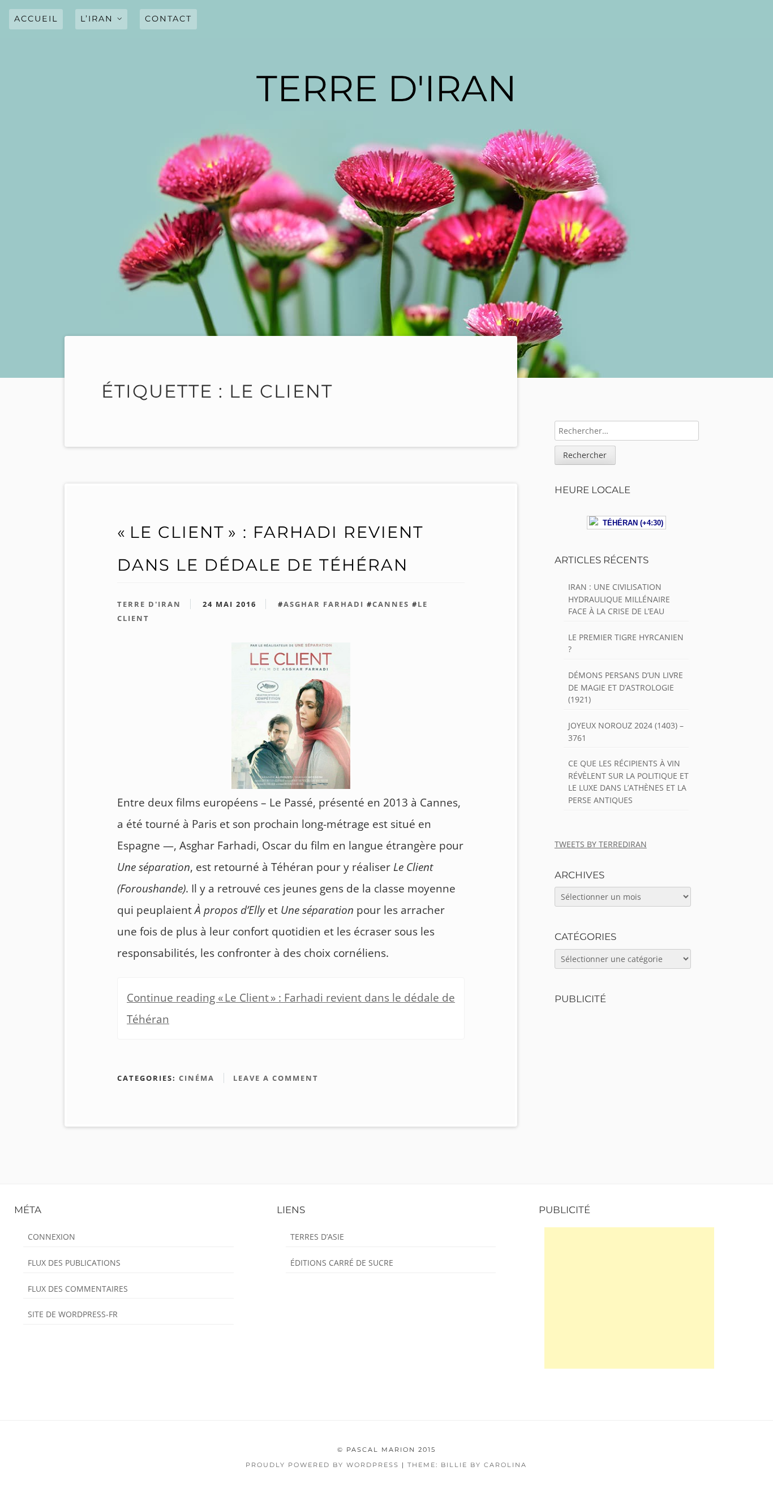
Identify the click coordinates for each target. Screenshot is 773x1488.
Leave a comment (276, 1078)
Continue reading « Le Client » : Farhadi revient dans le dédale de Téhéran (291, 1008)
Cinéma (196, 1078)
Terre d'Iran (149, 604)
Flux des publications (74, 1262)
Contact (168, 19)
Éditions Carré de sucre (341, 1262)
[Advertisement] (629, 1298)
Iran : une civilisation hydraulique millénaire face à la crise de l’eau (619, 598)
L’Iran (96, 19)
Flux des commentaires (78, 1288)
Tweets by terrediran (601, 844)
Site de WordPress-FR (73, 1314)
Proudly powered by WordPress (322, 1465)
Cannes (390, 604)
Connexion (51, 1236)
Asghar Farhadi (324, 604)
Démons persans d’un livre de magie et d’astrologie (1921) (625, 687)
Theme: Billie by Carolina (467, 1465)
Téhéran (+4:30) (630, 523)
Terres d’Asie (317, 1236)
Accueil (36, 19)
